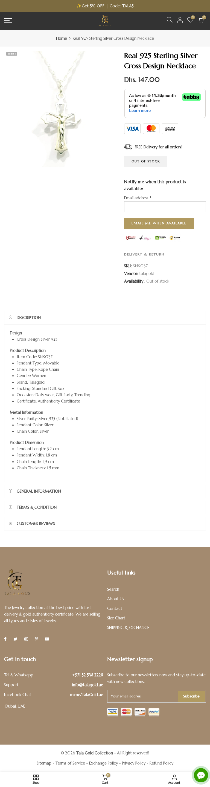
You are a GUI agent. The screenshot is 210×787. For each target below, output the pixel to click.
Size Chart (116, 618)
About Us (115, 598)
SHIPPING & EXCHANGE (128, 627)
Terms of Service (70, 763)
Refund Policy (161, 763)
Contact (114, 608)
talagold (146, 273)
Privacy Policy (133, 763)
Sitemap (44, 763)
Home (61, 38)
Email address (137, 198)
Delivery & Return (144, 254)
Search (113, 589)
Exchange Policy (103, 763)
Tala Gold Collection (94, 753)
